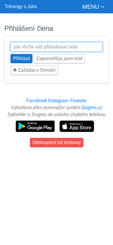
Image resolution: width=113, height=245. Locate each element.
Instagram (58, 100)
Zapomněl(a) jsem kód (59, 58)
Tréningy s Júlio (21, 6)
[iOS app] (76, 125)
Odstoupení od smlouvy (56, 142)
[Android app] (36, 125)
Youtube (78, 100)
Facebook (36, 100)
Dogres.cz (91, 107)
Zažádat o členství (36, 70)
